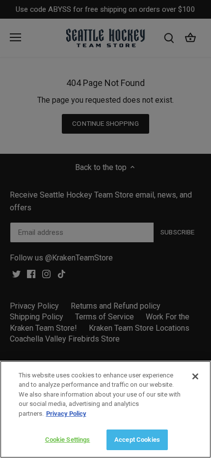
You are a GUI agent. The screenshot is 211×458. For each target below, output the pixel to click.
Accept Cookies (137, 439)
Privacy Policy (66, 413)
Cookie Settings (67, 439)
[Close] (195, 376)
